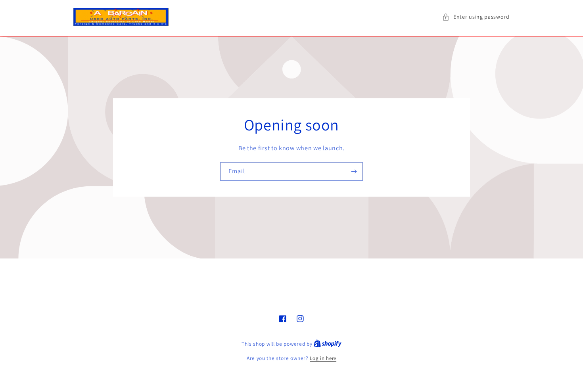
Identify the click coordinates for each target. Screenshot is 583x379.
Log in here (323, 358)
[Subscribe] (353, 171)
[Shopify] (327, 344)
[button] (476, 17)
